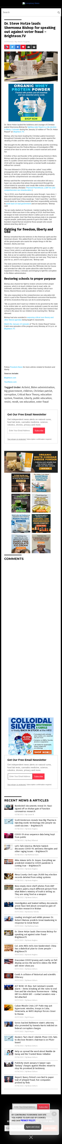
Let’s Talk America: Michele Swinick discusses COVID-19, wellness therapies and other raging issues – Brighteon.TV (36, 849)
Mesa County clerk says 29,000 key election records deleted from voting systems (36, 876)
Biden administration (42, 387)
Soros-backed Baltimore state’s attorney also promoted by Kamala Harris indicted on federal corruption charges (36, 1026)
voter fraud (42, 401)
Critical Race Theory (28, 394)
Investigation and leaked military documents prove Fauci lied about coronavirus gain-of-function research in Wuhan (36, 906)
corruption (10, 394)
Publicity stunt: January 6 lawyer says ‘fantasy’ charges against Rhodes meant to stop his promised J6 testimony (35, 1066)
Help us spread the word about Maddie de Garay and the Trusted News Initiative (35, 1052)
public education (42, 398)
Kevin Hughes (24, 41)
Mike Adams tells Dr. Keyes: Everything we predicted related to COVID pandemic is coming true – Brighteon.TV (35, 863)
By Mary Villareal (31, 840)
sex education (27, 401)
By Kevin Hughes (31, 829)
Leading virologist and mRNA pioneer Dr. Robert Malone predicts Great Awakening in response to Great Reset (36, 920)
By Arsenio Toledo (32, 912)
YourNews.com (10, 382)
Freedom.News (16, 367)
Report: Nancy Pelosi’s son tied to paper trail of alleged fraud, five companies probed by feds (34, 1080)
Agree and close (33, 1127)
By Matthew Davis (32, 855)
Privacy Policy (28, 1120)
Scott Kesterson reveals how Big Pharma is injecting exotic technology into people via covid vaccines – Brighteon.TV (35, 823)
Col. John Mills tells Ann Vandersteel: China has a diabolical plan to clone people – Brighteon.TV (35, 949)
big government (13, 391)
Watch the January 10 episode (16, 324)
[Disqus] (31, 600)
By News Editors (31, 897)
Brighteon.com (10, 378)
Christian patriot (43, 391)
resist (7, 401)
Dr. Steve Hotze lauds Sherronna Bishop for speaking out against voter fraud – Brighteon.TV (36, 934)
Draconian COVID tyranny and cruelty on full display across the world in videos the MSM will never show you (36, 963)
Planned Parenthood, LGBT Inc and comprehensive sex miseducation (29, 189)
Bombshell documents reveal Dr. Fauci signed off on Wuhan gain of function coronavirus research (33, 809)
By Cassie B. (29, 815)
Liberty (28, 398)
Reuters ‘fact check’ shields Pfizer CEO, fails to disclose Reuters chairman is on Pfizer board (36, 1040)
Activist (26, 387)
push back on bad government (18, 204)
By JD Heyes (29, 1017)
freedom (18, 398)
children (28, 391)
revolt (15, 401)
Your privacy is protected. (16, 439)
